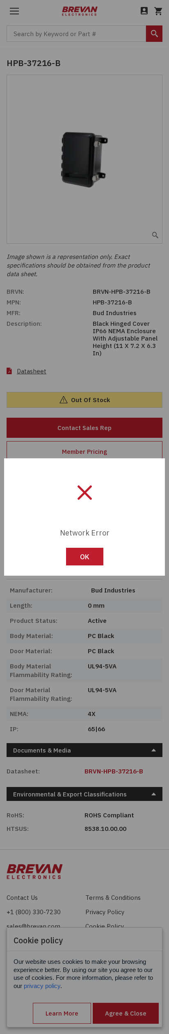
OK (84, 556)
